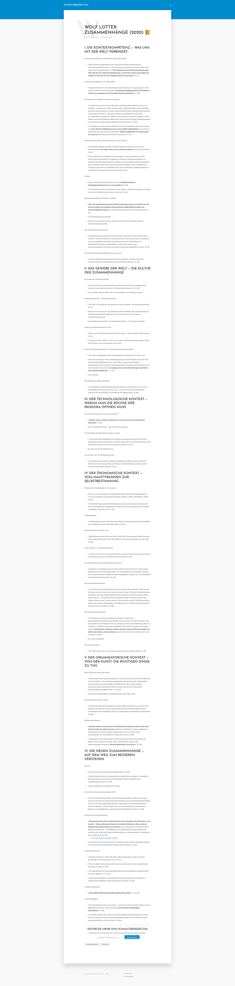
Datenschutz (129, 976)
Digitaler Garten (142, 5)
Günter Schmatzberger (92, 37)
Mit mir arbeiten (163, 5)
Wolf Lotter (105, 944)
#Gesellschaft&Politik (92, 944)
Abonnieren (132, 937)
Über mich (153, 5)
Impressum (128, 973)
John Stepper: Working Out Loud (106, 838)
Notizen (132, 5)
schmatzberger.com (76, 5)
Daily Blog (125, 5)
